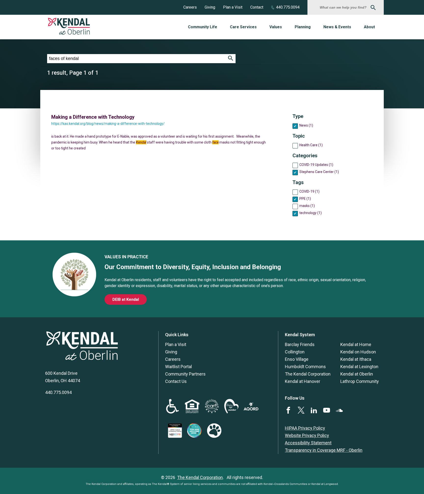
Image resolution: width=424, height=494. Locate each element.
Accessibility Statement (308, 442)
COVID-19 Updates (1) (316, 165)
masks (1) (307, 206)
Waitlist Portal (178, 366)
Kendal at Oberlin (356, 374)
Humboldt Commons (305, 366)
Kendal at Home (355, 344)
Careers (190, 7)
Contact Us (176, 381)
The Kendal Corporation (308, 374)
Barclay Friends (300, 344)
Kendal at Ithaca (355, 359)
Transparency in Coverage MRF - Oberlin (323, 450)
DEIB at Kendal (125, 299)
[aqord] (251, 408)
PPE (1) (305, 199)
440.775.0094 (288, 7)
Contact (256, 7)
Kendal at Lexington (359, 366)
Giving (210, 7)
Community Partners (185, 374)
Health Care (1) (311, 145)
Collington (295, 351)
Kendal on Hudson (358, 351)
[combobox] (343, 7)
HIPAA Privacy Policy (305, 428)
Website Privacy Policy (307, 435)
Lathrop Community (359, 381)
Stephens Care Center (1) (319, 172)
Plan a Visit (232, 7)
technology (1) (310, 213)
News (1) (306, 125)
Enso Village (296, 359)
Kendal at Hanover (302, 381)
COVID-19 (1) (309, 191)
